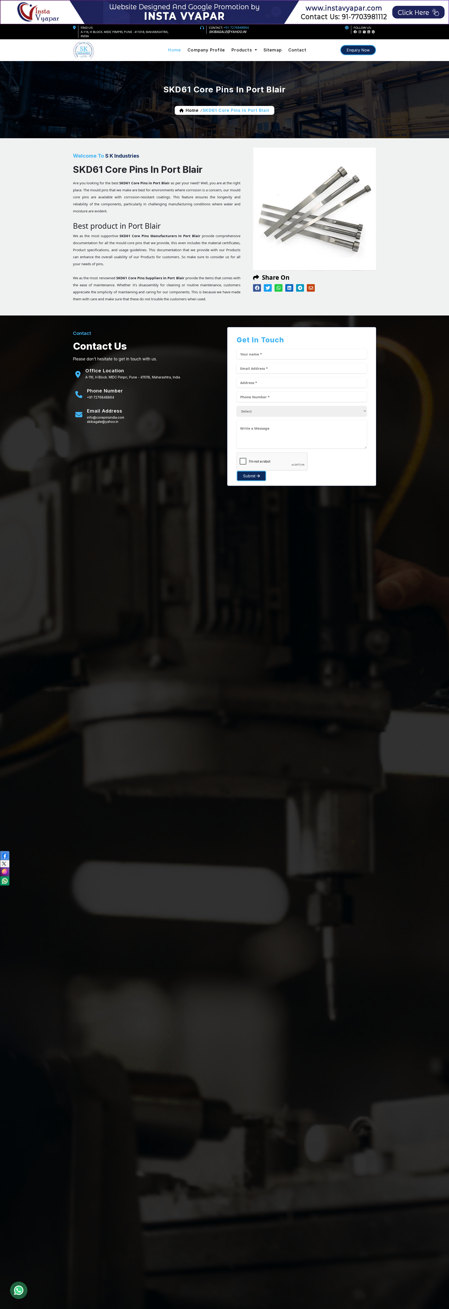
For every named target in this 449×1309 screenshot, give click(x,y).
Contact (297, 49)
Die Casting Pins (247, 60)
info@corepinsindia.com (105, 417)
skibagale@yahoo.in (227, 32)
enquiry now (358, 50)
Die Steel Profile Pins (251, 61)
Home (174, 49)
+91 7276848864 (236, 27)
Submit (250, 476)
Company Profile (206, 49)
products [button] (242, 49)
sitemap (273, 49)
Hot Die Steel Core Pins (253, 57)
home (192, 110)
